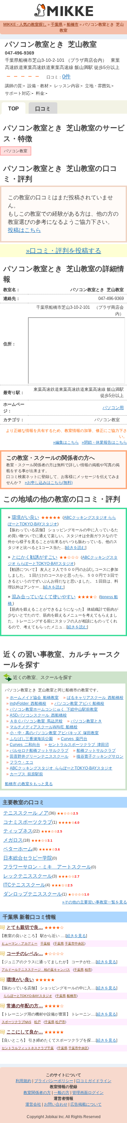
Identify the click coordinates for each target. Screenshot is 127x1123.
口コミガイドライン (93, 1081)
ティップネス (18, 831)
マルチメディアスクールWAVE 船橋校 (44, 727)
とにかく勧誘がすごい (34, 557)
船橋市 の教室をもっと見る (29, 784)
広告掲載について (86, 1104)
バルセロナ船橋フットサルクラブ (39, 750)
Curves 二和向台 (25, 744)
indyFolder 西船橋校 (28, 703)
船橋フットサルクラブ (96, 750)
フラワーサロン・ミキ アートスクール (47, 866)
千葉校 (45, 943)
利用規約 (23, 1081)
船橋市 (72, 24)
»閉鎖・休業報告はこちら (104, 442)
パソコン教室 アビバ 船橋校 (79, 703)
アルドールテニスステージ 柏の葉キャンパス (36, 969)
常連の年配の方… (25, 1005)
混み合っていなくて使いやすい (44, 596)
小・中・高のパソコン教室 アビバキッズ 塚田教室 (54, 733)
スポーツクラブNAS (16, 1022)
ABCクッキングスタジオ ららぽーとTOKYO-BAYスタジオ (61, 768)
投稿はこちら (24, 230)
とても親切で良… (25, 927)
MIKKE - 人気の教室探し (25, 24)
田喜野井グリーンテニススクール (39, 756)
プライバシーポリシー (53, 1081)
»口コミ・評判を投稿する (63, 250)
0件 (66, 77)
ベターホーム (18, 848)
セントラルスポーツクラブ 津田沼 (78, 744)
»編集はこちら (66, 442)
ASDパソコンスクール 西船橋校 (38, 715)
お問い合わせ (55, 1104)
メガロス (13, 840)
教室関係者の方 (37, 1092)
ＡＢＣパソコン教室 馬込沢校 (36, 721)
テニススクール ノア (26, 813)
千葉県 (57, 24)
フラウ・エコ (21, 762)
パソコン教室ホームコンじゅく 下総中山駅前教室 (54, 709)
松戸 (37, 1022)
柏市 (88, 969)
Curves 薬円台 (74, 738)
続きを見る (76, 935)
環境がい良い (25, 517)
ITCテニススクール (24, 884)
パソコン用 (113, 407)
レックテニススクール (27, 876)
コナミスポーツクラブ (27, 822)
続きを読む (75, 547)
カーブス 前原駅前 (26, 774)
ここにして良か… (25, 1031)
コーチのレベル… (25, 953)
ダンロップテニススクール (32, 894)
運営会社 (33, 1104)
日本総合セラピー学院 (27, 858)
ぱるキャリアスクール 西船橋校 (95, 697)
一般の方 (61, 1092)
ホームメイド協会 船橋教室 (34, 697)
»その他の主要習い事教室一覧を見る (94, 902)
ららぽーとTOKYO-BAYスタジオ (28, 996)
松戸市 (60, 1022)
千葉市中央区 (74, 943)
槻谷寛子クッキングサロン (100, 756)
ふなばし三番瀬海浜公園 (31, 738)
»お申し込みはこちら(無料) (49, 482)
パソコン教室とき (86, 721)
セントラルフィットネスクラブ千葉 (28, 1048)
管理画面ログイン (88, 1092)
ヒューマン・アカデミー (19, 943)
